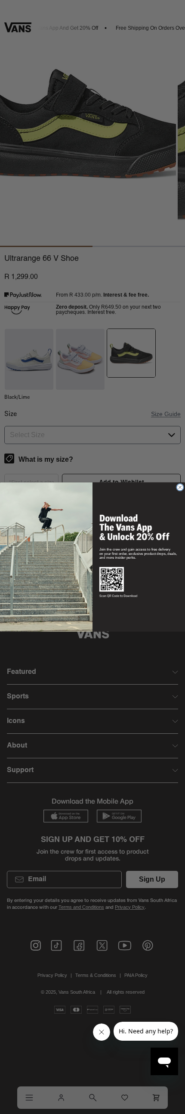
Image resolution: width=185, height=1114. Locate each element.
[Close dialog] (179, 487)
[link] (134, 527)
